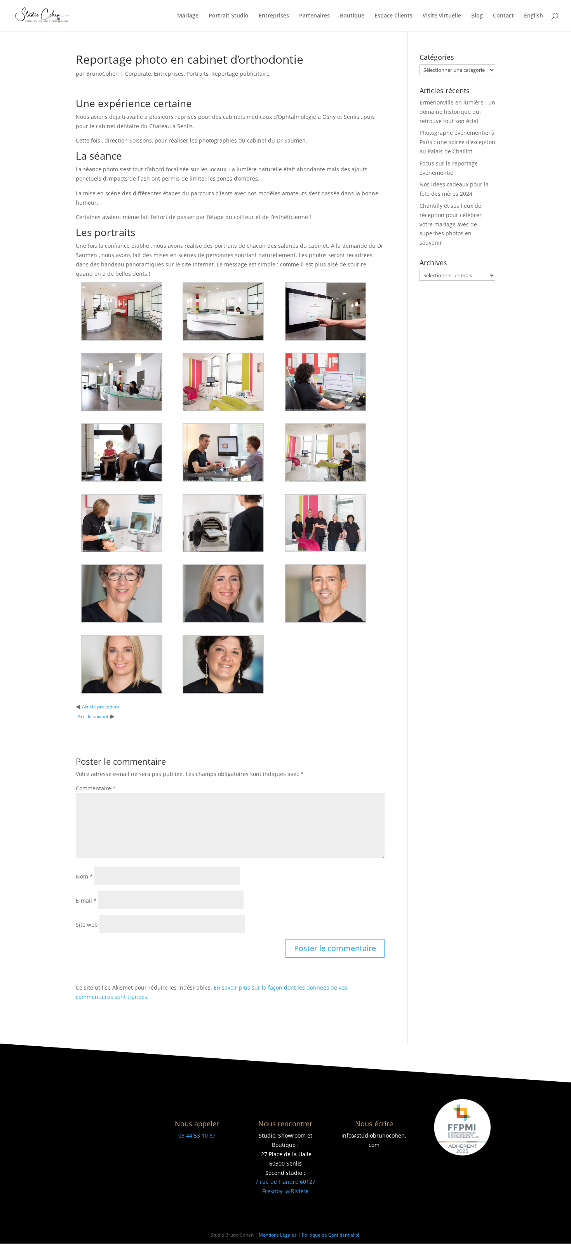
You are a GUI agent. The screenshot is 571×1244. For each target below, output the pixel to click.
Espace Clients (393, 16)
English (533, 16)
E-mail (86, 900)
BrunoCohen (102, 73)
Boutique (352, 16)
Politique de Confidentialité (331, 1235)
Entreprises (274, 16)
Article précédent (100, 706)
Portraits (197, 73)
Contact (503, 16)
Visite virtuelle (442, 16)
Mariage (187, 16)
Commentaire (96, 788)
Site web (87, 924)
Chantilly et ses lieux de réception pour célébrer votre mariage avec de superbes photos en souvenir (451, 224)
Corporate (138, 73)
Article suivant (93, 716)
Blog (477, 16)
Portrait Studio (229, 16)
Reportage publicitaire (240, 73)
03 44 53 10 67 (197, 1135)
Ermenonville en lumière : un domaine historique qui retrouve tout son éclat (457, 112)
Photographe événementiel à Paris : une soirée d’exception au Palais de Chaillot (457, 142)
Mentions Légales (278, 1235)
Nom (84, 876)
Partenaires (314, 16)
